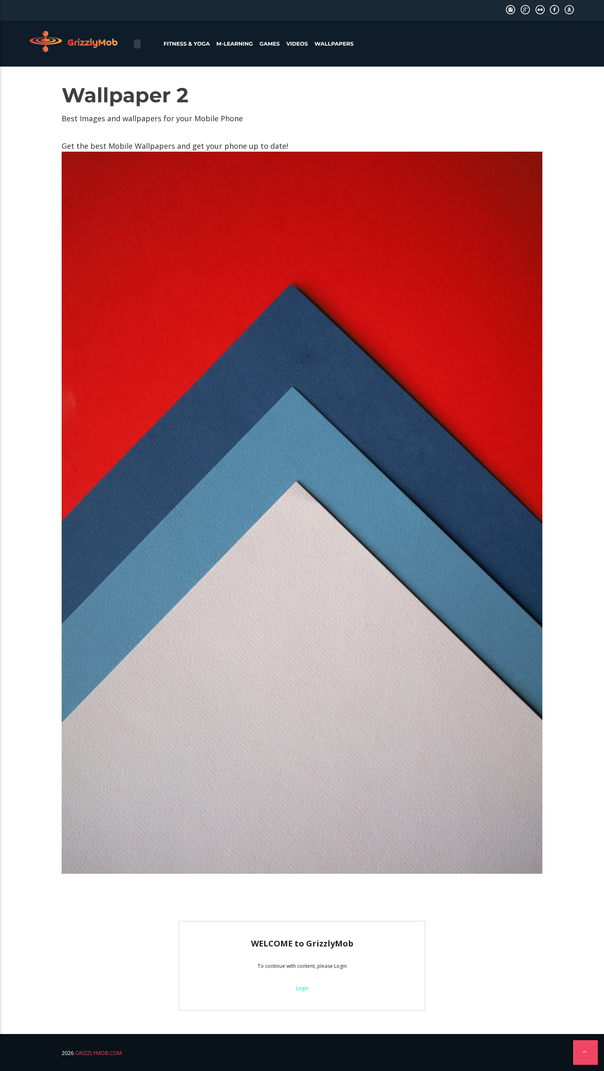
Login (302, 988)
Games (269, 44)
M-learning (235, 44)
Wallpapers (333, 44)
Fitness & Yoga (187, 44)
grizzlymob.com (98, 1053)
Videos (297, 44)
